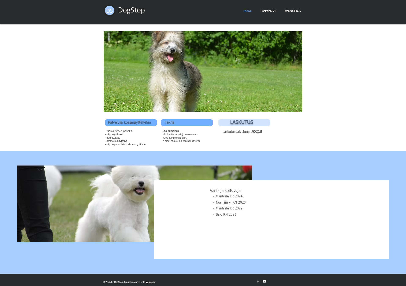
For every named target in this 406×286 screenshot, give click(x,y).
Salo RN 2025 (226, 214)
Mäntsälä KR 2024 (229, 196)
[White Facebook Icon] (258, 281)
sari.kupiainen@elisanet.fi (185, 141)
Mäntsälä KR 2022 (229, 208)
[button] (203, 71)
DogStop (131, 9)
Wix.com (150, 282)
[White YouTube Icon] (264, 281)
